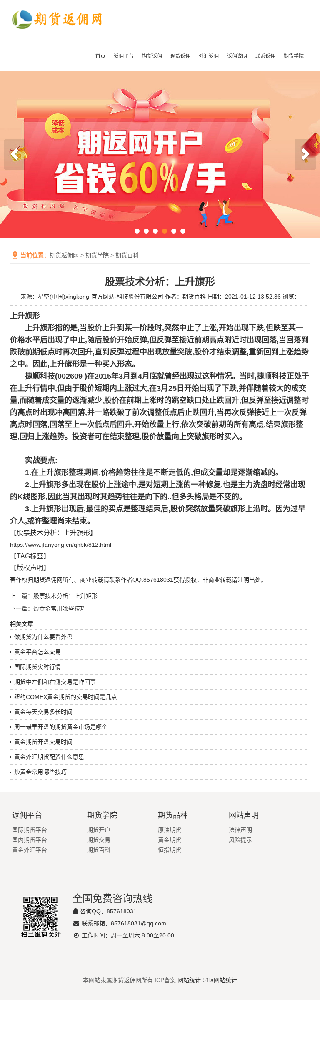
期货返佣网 (64, 255)
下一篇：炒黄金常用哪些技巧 (48, 608)
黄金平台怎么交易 (37, 651)
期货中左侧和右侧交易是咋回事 (55, 682)
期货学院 (294, 56)
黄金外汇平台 (29, 850)
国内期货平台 (29, 840)
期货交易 (98, 840)
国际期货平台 (29, 830)
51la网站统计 (219, 980)
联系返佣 (265, 56)
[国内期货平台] (160, 154)
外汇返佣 (209, 56)
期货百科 (127, 255)
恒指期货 (169, 850)
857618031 (122, 911)
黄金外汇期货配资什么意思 (49, 757)
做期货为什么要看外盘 (43, 636)
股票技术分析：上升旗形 (53, 532)
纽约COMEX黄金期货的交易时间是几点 (65, 697)
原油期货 (169, 830)
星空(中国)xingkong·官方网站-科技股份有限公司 (100, 296)
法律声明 (240, 830)
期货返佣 (152, 56)
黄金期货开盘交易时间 (43, 742)
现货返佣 (180, 56)
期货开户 (98, 830)
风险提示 (240, 840)
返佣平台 (124, 56)
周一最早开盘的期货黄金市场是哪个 (61, 727)
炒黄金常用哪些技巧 (40, 772)
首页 (100, 56)
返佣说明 (237, 56)
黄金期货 (169, 840)
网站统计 (189, 980)
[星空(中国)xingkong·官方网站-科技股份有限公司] (57, 36)
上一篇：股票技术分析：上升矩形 (54, 596)
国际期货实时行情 (37, 666)
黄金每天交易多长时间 (43, 712)
